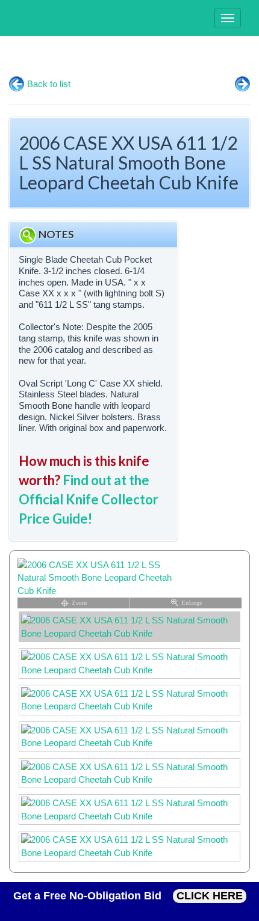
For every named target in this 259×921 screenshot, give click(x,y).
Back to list (48, 84)
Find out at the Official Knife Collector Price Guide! (88, 499)
